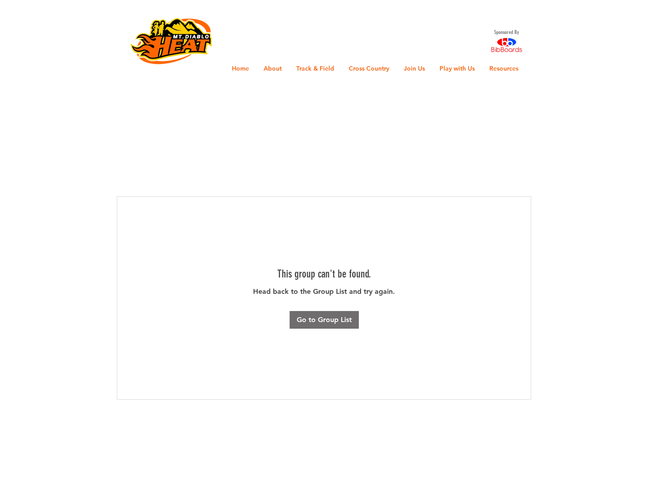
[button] (15, 13)
